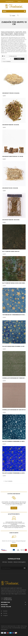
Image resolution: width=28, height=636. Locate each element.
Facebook (5, 611)
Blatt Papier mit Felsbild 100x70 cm (10, 251)
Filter (19, 59)
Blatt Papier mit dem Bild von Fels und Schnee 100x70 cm (14, 283)
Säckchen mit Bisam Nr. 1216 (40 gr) (10, 124)
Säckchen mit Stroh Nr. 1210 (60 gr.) (10, 93)
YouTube (5, 613)
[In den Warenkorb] (23, 68)
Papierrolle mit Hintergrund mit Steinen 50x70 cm (14, 378)
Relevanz (7, 59)
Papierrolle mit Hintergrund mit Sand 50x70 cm (13, 409)
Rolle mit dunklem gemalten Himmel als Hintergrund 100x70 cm (14, 346)
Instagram (5, 615)
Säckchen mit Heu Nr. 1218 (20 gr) (10, 188)
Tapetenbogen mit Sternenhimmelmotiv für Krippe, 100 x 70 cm (14, 314)
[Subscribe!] (24, 568)
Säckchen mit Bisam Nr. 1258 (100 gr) (10, 219)
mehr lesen (14, 545)
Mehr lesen (14, 508)
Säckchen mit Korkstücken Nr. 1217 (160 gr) (12, 156)
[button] (12, 16)
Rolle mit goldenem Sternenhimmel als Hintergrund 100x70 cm (14, 473)
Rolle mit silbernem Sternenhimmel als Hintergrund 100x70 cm (14, 441)
